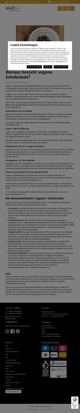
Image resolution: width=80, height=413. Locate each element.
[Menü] (77, 397)
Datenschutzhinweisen (40, 61)
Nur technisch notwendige (34, 66)
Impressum (59, 61)
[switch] (74, 407)
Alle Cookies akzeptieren (61, 66)
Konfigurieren (47, 66)
